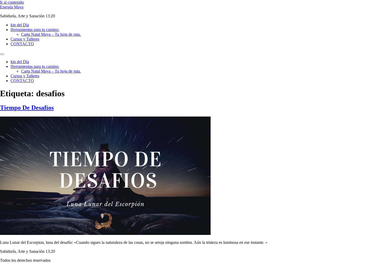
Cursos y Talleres (25, 39)
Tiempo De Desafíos (27, 107)
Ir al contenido (12, 2)
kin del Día (20, 25)
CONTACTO (22, 44)
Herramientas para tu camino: (35, 29)
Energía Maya (11, 7)
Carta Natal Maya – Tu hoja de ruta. (51, 34)
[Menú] (2, 54)
